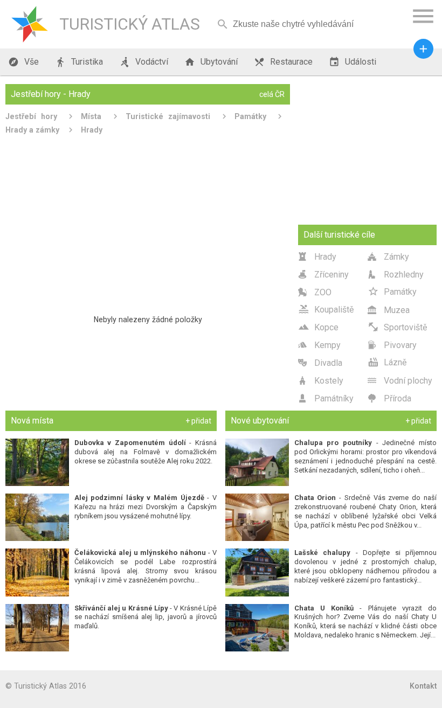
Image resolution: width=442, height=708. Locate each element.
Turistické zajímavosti (168, 116)
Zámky (388, 257)
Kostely (320, 381)
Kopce (318, 326)
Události (352, 62)
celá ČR (272, 94)
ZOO (315, 292)
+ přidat (198, 421)
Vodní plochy (400, 381)
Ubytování (211, 62)
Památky (250, 116)
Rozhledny (396, 274)
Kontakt (423, 686)
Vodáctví (143, 62)
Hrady (91, 130)
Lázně (387, 361)
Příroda (389, 398)
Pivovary (392, 345)
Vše (23, 62)
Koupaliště (326, 309)
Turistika (79, 62)
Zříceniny (323, 274)
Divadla (320, 363)
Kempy (319, 345)
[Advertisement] (147, 220)
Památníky (326, 398)
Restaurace (283, 62)
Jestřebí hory (31, 116)
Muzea (389, 310)
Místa (91, 116)
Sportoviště (397, 326)
